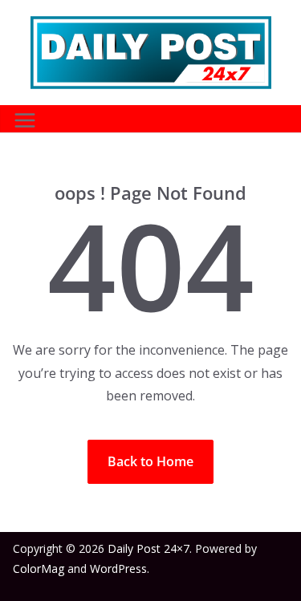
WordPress (118, 568)
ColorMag (38, 568)
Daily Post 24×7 (148, 548)
